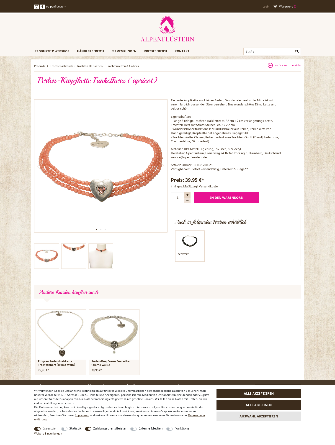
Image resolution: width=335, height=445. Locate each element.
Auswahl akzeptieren (259, 416)
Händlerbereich (90, 51)
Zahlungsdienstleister (110, 428)
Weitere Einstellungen (48, 433)
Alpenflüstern (167, 29)
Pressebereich (155, 51)
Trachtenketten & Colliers (122, 66)
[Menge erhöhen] (187, 195)
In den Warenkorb (226, 197)
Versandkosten (209, 186)
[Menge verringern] (187, 200)
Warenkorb (288, 6)
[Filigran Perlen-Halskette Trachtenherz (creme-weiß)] (61, 334)
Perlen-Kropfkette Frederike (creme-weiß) (110, 363)
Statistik (75, 428)
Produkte (40, 66)
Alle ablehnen (259, 405)
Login (266, 6)
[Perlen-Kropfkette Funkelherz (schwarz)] (190, 241)
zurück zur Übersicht (288, 65)
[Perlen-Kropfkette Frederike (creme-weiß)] (114, 334)
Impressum (82, 415)
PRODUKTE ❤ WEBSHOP (52, 51)
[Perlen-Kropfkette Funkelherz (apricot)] (100, 166)
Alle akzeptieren (259, 393)
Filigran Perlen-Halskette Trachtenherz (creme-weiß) (56, 363)
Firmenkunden (124, 51)
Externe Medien (151, 428)
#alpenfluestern (56, 6)
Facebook (42, 7)
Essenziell (49, 428)
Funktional (183, 428)
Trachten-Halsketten (90, 66)
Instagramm (36, 7)
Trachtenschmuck (61, 66)
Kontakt (182, 51)
